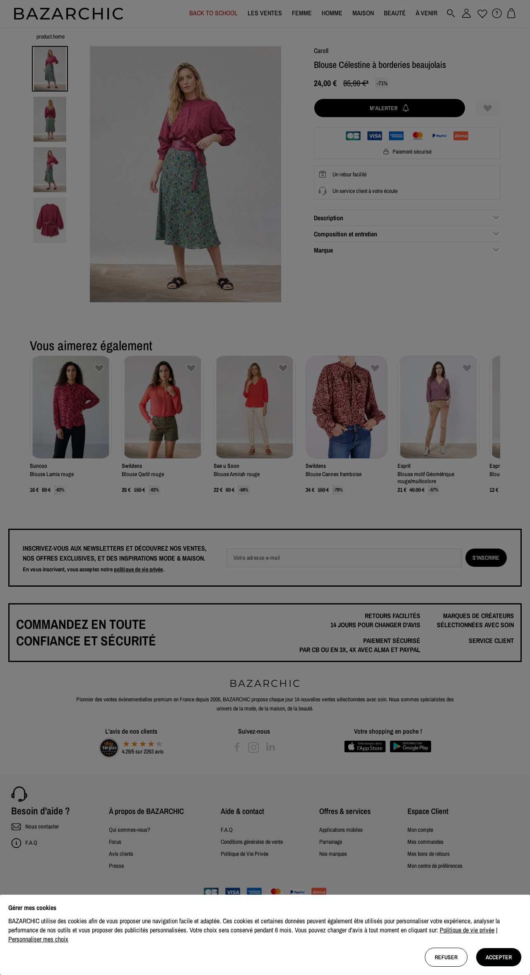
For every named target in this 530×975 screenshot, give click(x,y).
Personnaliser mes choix (38, 939)
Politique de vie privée (467, 929)
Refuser (446, 957)
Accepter (499, 957)
